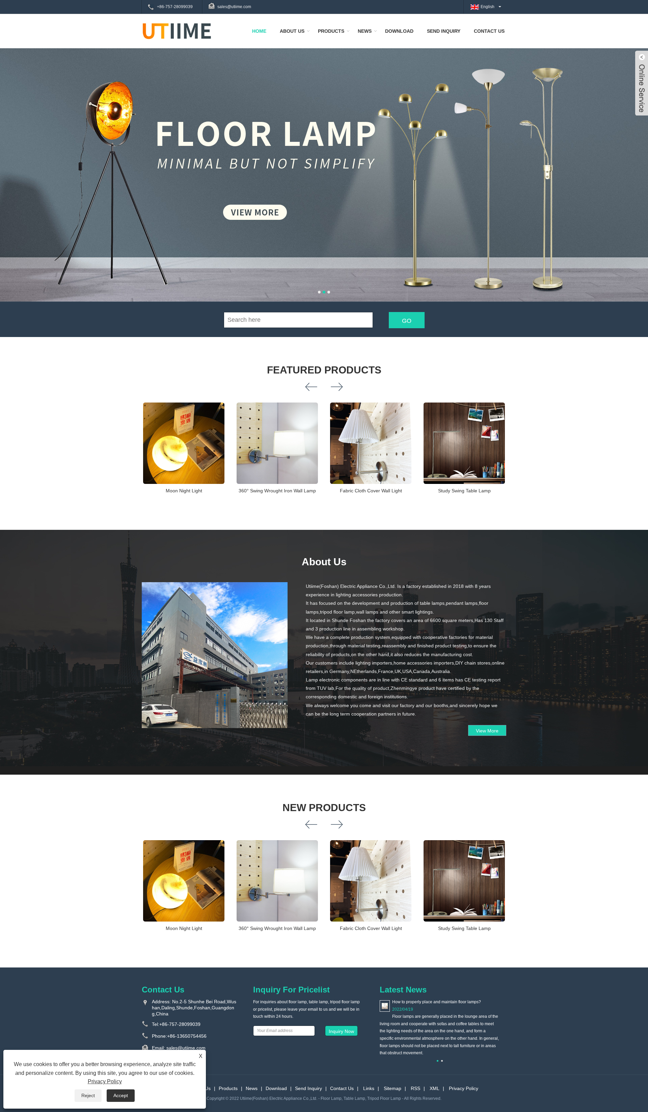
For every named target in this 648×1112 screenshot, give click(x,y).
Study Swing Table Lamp (464, 490)
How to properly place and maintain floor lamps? (436, 1002)
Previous (13, 164)
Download (399, 31)
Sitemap (392, 1088)
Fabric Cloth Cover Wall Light (371, 490)
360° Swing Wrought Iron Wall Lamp (277, 490)
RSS (415, 1088)
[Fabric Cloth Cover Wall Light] (370, 443)
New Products (324, 807)
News (365, 31)
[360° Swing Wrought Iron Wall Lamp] (277, 443)
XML (434, 1088)
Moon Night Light (184, 490)
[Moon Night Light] (183, 443)
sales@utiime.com (234, 6)
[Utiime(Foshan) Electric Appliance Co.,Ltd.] (177, 30)
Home (259, 31)
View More (487, 730)
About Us (292, 31)
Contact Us (489, 31)
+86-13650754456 (187, 1036)
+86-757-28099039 (175, 6)
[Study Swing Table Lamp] (464, 443)
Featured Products (324, 370)
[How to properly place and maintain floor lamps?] (385, 1005)
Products (331, 31)
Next (634, 164)
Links (368, 1088)
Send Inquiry (443, 31)
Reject (88, 1095)
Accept (120, 1095)
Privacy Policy (463, 1088)
